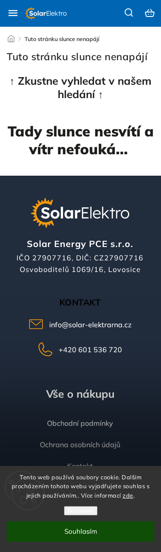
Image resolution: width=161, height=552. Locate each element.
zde (128, 495)
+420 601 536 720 (90, 349)
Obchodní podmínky (80, 423)
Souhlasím (80, 531)
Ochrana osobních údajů (80, 444)
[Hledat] (129, 12)
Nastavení (81, 510)
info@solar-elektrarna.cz (90, 324)
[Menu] (13, 13)
